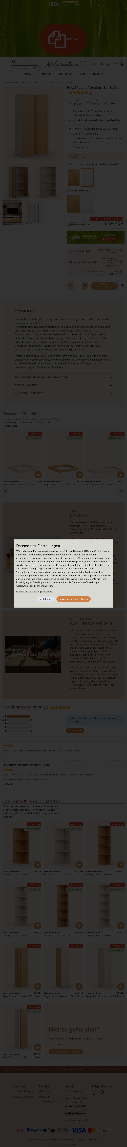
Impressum (47, 591)
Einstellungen (46, 599)
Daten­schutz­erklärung (28, 591)
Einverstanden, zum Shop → (73, 599)
